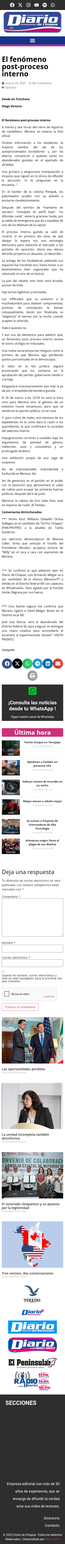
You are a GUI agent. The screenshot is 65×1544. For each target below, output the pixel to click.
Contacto (52, 1525)
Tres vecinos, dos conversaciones (27, 1273)
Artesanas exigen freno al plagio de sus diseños (42, 842)
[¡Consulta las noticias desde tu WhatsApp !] (32, 690)
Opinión (10, 87)
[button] (33, 40)
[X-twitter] (20, 5)
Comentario (11, 896)
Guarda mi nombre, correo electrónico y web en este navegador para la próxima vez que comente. (32, 978)
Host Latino (52, 1539)
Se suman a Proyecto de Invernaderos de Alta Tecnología (42, 824)
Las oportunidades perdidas (23, 1069)
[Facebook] (12, 5)
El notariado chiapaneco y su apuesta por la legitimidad (30, 1206)
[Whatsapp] (53, 5)
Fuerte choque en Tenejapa (42, 742)
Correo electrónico (16, 957)
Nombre (8, 942)
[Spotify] (45, 5)
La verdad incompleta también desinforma (25, 1136)
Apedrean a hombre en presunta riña (42, 763)
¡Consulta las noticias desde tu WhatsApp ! (32, 706)
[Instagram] (28, 5)
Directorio (52, 1518)
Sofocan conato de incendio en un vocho (42, 783)
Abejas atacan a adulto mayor (42, 801)
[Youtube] (36, 5)
